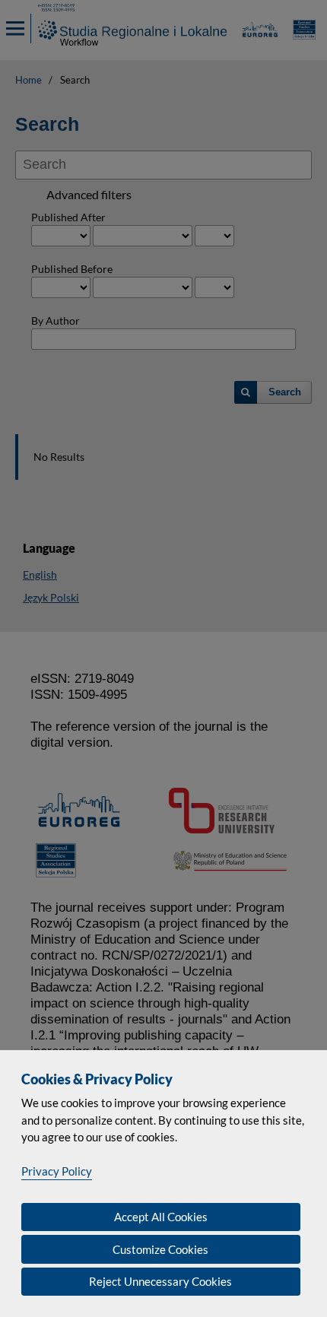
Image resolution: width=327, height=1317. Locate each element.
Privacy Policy (56, 1171)
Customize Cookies (160, 1249)
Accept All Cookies (161, 1216)
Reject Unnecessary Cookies (160, 1281)
